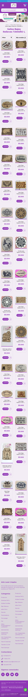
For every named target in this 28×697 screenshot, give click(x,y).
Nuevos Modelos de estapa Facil (14, 1)
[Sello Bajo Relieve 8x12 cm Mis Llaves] (24, 148)
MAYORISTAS (5, 630)
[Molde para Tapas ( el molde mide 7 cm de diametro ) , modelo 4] (24, 259)
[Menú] (3, 5)
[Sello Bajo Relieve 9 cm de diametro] (24, 230)
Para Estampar (5, 647)
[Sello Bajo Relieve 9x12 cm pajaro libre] (10, 61)
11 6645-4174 (7, 658)
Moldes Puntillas (5, 603)
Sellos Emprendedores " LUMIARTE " (6, 625)
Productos (4, 597)
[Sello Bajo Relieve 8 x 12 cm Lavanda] (24, 315)
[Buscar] (25, 10)
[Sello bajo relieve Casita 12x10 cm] (10, 357)
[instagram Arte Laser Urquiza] (3, 674)
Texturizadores (5, 615)
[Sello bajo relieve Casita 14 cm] (24, 565)
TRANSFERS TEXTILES (4, 633)
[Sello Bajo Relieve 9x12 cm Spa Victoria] (10, 228)
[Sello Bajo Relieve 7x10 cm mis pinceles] (24, 410)
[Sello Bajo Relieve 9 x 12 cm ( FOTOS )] (24, 527)
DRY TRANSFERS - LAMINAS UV (6, 638)
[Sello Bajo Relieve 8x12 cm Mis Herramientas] (10, 87)
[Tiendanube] (6, 690)
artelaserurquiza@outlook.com (12, 661)
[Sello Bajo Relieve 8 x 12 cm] (24, 59)
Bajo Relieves (4, 606)
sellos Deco (4, 609)
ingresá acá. (4, 687)
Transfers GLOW (5, 644)
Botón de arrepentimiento (16, 687)
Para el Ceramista (6, 641)
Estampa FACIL (5, 600)
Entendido (24, 694)
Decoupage (4, 618)
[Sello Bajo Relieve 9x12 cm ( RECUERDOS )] (10, 435)
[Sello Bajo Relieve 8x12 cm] (10, 121)
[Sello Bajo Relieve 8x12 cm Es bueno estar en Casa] (24, 461)
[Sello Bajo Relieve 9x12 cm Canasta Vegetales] (10, 553)
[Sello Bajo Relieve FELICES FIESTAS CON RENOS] (10, 500)
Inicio (7, 25)
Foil (2, 621)
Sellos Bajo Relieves (15, 25)
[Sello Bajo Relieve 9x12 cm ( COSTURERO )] (24, 288)
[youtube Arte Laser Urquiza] (12, 674)
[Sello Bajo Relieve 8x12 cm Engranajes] (24, 201)
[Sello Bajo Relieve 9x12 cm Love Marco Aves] (24, 501)
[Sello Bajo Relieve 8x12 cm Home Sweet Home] (24, 92)
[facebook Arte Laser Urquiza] (7, 674)
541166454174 (7, 655)
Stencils (3, 612)
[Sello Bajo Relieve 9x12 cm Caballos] (10, 289)
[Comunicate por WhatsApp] (25, 690)
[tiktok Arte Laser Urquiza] (16, 674)
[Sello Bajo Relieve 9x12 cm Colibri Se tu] (10, 263)
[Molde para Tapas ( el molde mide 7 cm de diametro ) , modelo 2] (10, 319)
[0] (24, 5)
